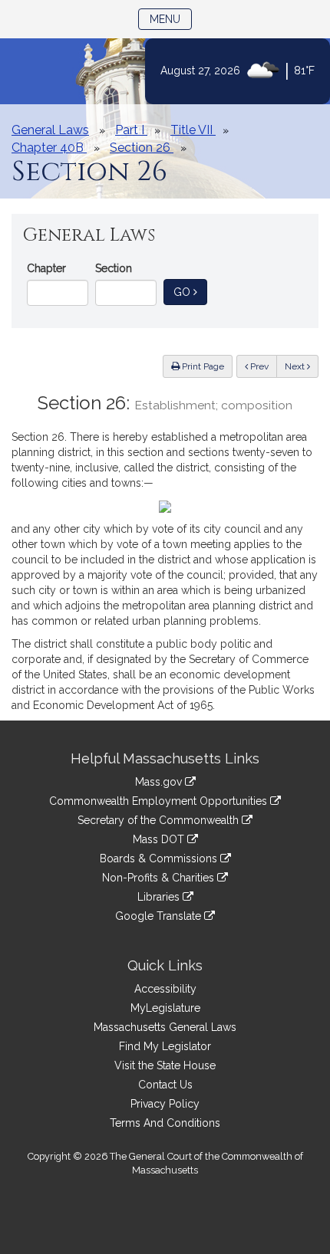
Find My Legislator (165, 1046)
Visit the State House (165, 1065)
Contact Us (165, 1084)
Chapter (46, 268)
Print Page (202, 366)
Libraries (160, 897)
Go (190, 291)
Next (296, 366)
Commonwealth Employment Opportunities (159, 801)
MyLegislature (165, 1008)
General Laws (50, 130)
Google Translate (159, 916)
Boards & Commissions (160, 858)
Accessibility (165, 989)
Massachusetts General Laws (165, 1027)
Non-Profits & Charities (159, 878)
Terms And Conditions (165, 1123)
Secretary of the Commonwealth (160, 820)
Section (113, 268)
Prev (262, 366)
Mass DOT (160, 839)
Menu (171, 18)
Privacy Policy (165, 1104)
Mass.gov (160, 782)
